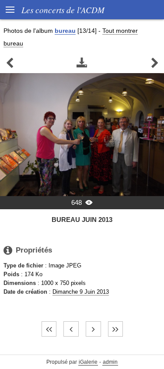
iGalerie (88, 362)
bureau (65, 30)
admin (110, 362)
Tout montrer (120, 30)
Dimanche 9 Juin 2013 (80, 291)
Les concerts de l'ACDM (63, 9)
